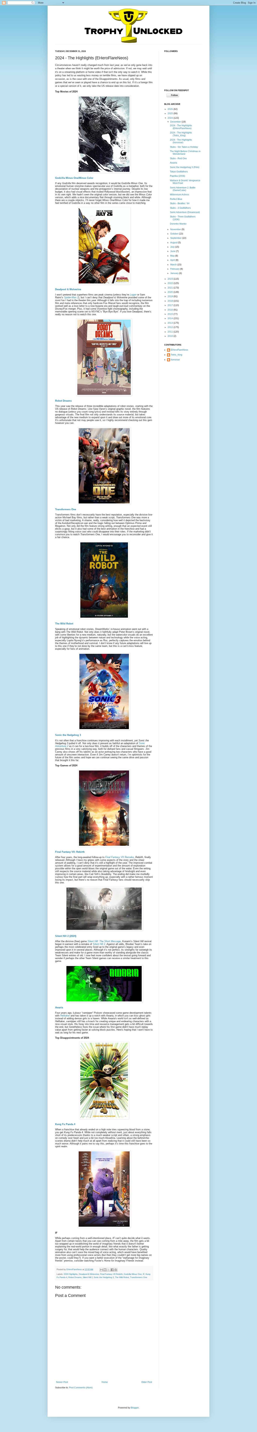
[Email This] (101, 1270)
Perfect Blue (176, 199)
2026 (170, 109)
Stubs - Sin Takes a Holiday (184, 147)
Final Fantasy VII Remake (119, 857)
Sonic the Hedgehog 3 (68, 735)
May (172, 255)
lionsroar (175, 359)
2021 (170, 287)
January (174, 273)
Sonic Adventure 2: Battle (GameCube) (182, 189)
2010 (170, 336)
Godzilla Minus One (133, 1274)
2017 (170, 305)
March (173, 264)
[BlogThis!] (105, 1270)
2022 (170, 283)
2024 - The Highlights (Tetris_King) (181, 134)
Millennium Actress (179, 194)
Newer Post (62, 1382)
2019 (170, 296)
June (173, 251)
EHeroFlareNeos (74, 1269)
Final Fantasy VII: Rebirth (70, 851)
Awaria (59, 1007)
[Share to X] (108, 1270)
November (176, 229)
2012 (170, 327)
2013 (170, 323)
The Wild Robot (64, 623)
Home (105, 1382)
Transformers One (65, 509)
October (174, 233)
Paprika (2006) (177, 176)
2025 (170, 113)
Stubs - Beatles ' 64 (179, 203)
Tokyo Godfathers (179, 171)
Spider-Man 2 (71, 297)
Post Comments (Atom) (81, 1387)
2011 (170, 331)
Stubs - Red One (178, 158)
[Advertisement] (183, 387)
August (174, 242)
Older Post (146, 1382)
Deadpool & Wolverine (68, 289)
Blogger (135, 1407)
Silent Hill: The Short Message (104, 941)
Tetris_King (176, 354)
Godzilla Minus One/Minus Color (74, 178)
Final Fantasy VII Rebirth (111, 1274)
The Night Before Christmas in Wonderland (185, 152)
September (176, 238)
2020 (170, 292)
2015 (170, 314)
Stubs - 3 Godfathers (180, 208)
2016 (170, 309)
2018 (170, 301)
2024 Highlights (71, 1274)
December (176, 121)
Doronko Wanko (178, 223)
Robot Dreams (63, 400)
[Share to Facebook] (112, 1270)
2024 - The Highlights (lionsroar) (181, 141)
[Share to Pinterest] (116, 1270)
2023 (170, 279)
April (173, 260)
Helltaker (65, 1015)
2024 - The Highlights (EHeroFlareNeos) (181, 126)
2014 (170, 318)
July (172, 247)
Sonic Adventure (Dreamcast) (185, 212)
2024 (170, 118)
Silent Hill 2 (99, 944)
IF (143, 1274)
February (175, 269)
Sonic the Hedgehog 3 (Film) (184, 167)
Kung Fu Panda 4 (65, 1124)
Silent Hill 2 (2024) (65, 936)
